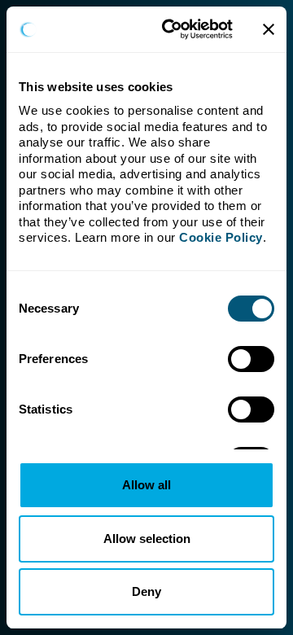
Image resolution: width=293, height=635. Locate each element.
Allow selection (146, 538)
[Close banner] (268, 29)
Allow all (146, 485)
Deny (146, 591)
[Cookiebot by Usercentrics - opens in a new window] (172, 29)
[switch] (251, 359)
